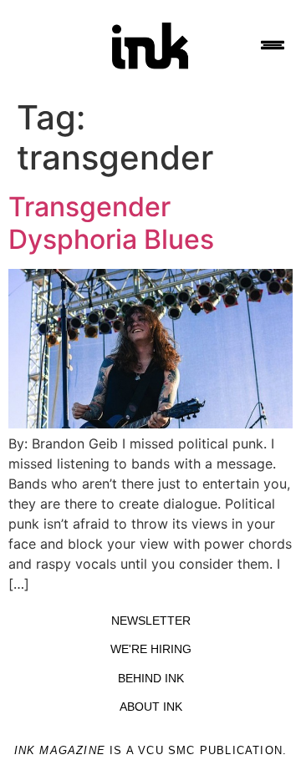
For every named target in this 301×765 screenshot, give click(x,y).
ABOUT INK (151, 706)
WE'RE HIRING (150, 649)
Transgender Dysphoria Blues (111, 222)
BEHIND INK (151, 678)
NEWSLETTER (151, 620)
